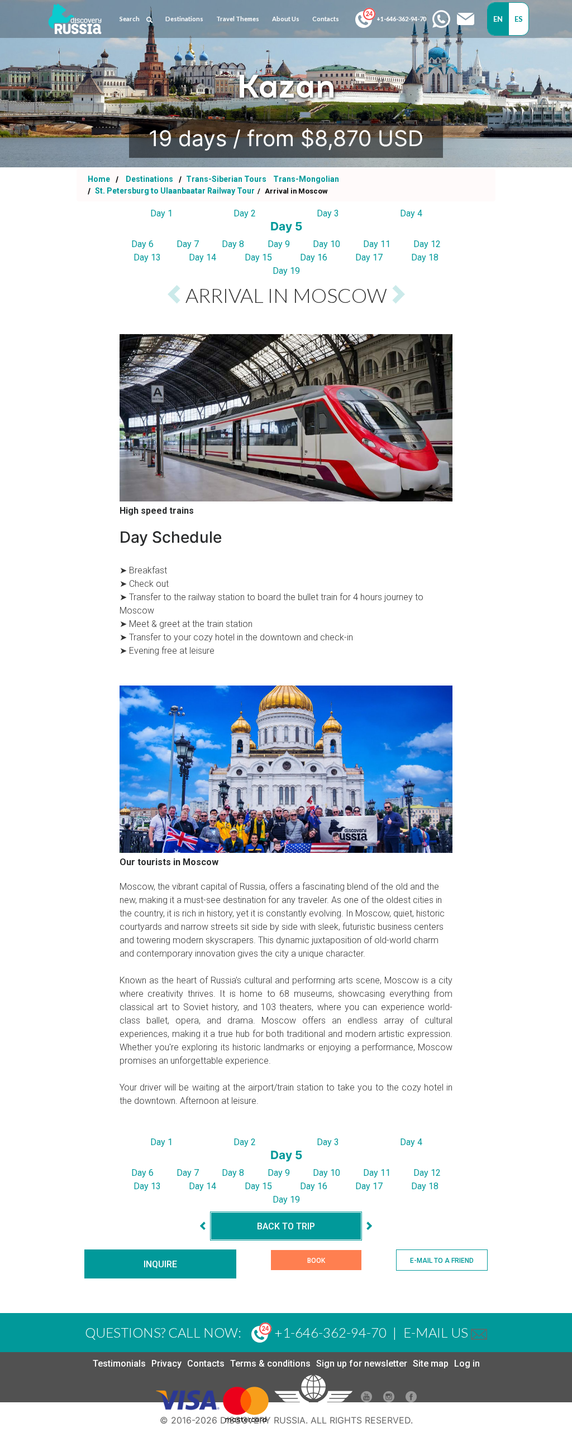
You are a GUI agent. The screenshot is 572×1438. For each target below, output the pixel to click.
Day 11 (376, 244)
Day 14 (202, 257)
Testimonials (119, 1363)
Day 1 (161, 213)
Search (130, 18)
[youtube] (366, 1399)
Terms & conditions (270, 1363)
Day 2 (244, 213)
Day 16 (313, 257)
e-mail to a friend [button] (442, 1261)
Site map (431, 1363)
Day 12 (427, 244)
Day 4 (411, 213)
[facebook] (411, 1399)
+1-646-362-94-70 (400, 18)
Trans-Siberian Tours (226, 179)
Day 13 (147, 257)
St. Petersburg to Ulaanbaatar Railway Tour (174, 190)
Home (99, 179)
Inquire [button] (160, 1264)
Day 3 (328, 213)
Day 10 (326, 244)
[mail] (479, 1332)
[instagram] (388, 1399)
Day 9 (279, 244)
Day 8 (233, 244)
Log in (467, 1363)
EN (498, 19)
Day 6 (142, 244)
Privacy (166, 1363)
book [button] (316, 1261)
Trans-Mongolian (306, 179)
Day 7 (188, 244)
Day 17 (369, 257)
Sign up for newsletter (361, 1363)
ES (518, 19)
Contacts (206, 1363)
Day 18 (424, 257)
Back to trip (286, 1226)
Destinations (148, 179)
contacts (325, 18)
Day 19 (286, 271)
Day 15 (258, 257)
